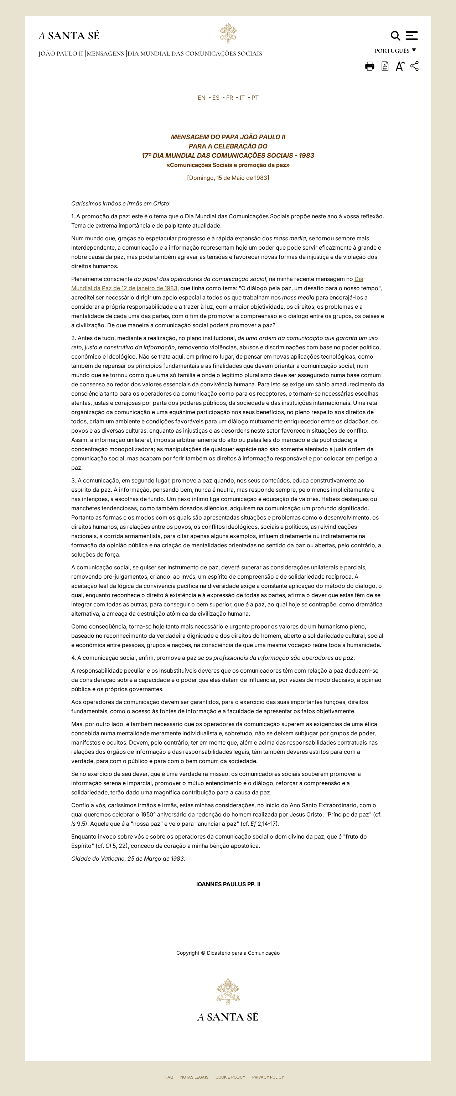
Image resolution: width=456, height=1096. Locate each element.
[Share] (415, 67)
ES (215, 97)
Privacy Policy (268, 1077)
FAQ (169, 1077)
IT (242, 97)
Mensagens (106, 53)
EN (202, 97)
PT (255, 97)
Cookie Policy (230, 1077)
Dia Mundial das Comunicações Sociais (195, 53)
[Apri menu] (411, 36)
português (392, 52)
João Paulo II (61, 53)
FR (229, 97)
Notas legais (194, 1077)
